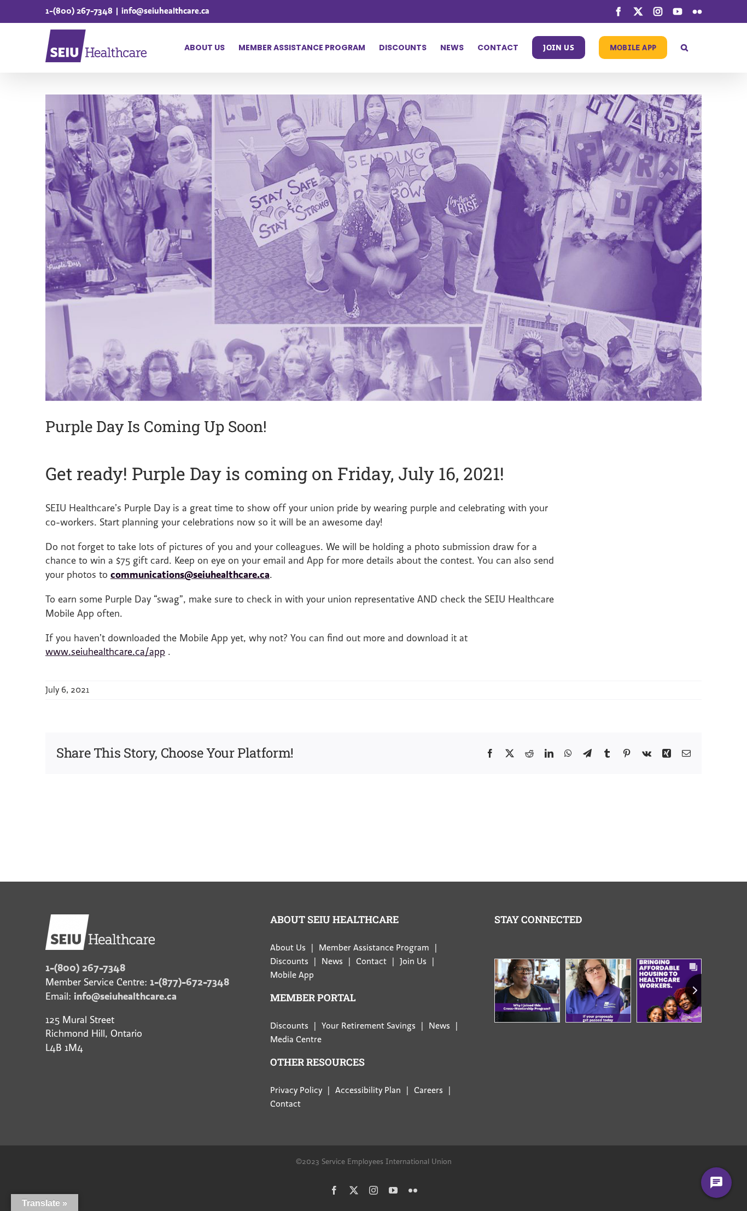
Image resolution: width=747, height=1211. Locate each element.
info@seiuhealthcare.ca (165, 10)
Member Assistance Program (374, 948)
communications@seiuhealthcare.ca (190, 574)
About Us (288, 948)
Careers (428, 1090)
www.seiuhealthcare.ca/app (105, 652)
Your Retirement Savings (369, 1026)
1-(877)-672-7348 (189, 982)
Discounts (289, 961)
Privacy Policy (296, 1090)
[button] (684, 47)
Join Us (413, 961)
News (332, 961)
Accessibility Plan (368, 1090)
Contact (371, 961)
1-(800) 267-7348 (79, 10)
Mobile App (292, 975)
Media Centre (296, 1039)
